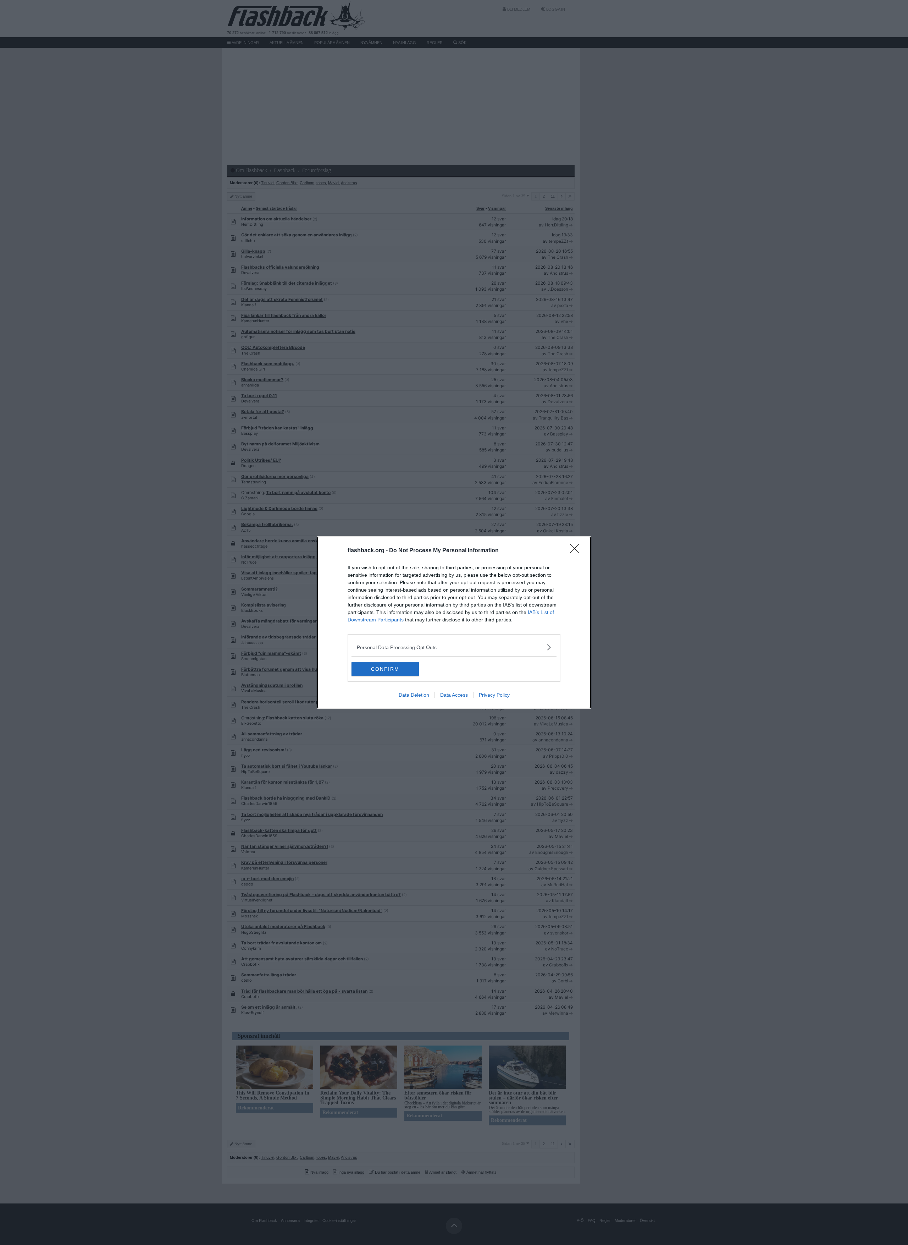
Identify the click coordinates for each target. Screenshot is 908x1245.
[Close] (576, 551)
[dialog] (454, 622)
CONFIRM (385, 669)
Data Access (454, 695)
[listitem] (454, 647)
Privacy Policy (494, 695)
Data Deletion (414, 695)
